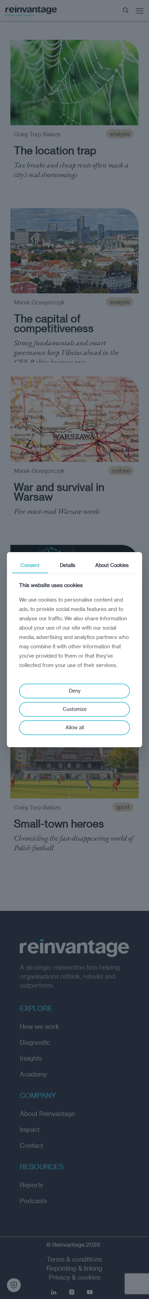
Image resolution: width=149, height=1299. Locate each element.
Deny (74, 691)
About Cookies (112, 565)
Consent (30, 565)
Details (67, 565)
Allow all (74, 727)
